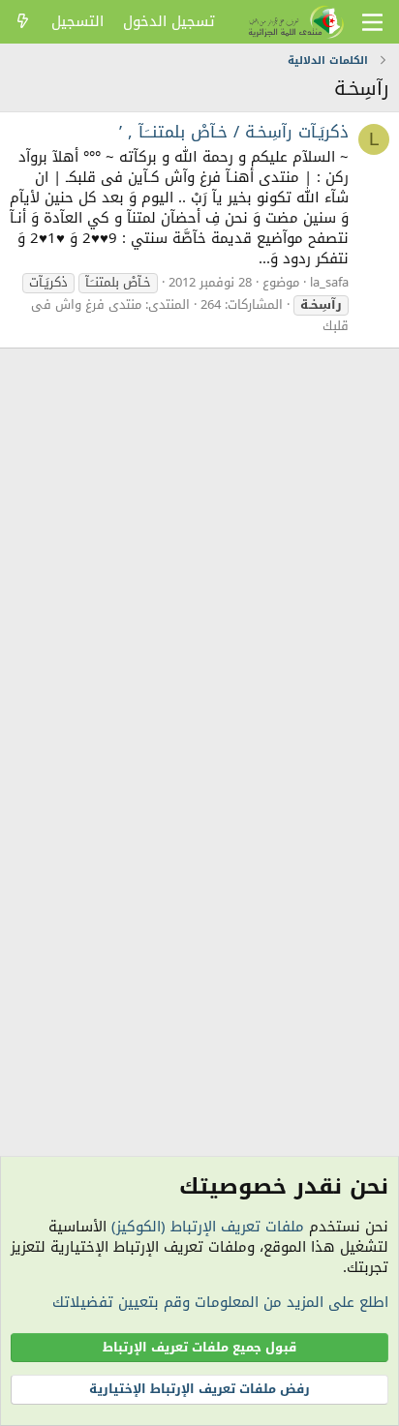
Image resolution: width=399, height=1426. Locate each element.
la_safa (329, 282)
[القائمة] (372, 22)
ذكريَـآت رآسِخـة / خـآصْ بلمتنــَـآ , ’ (234, 131)
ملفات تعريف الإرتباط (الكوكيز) (207, 1226)
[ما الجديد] (23, 22)
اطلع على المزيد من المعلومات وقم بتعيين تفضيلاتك (220, 1302)
